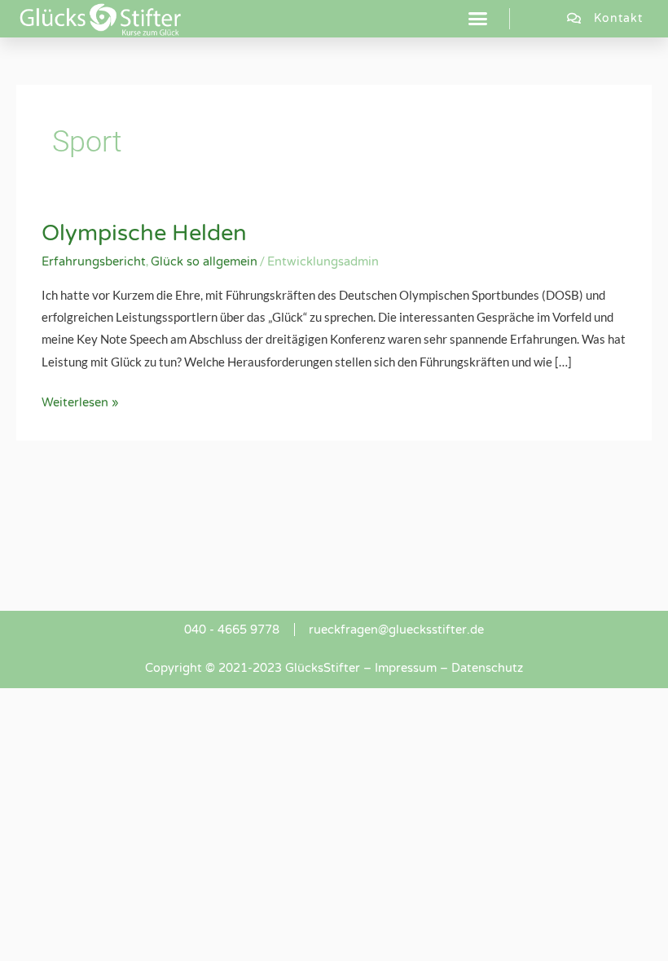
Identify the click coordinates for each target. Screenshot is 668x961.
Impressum (406, 668)
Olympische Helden (144, 233)
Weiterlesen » (80, 401)
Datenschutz (487, 668)
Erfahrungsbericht (94, 262)
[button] (478, 18)
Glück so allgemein (204, 262)
